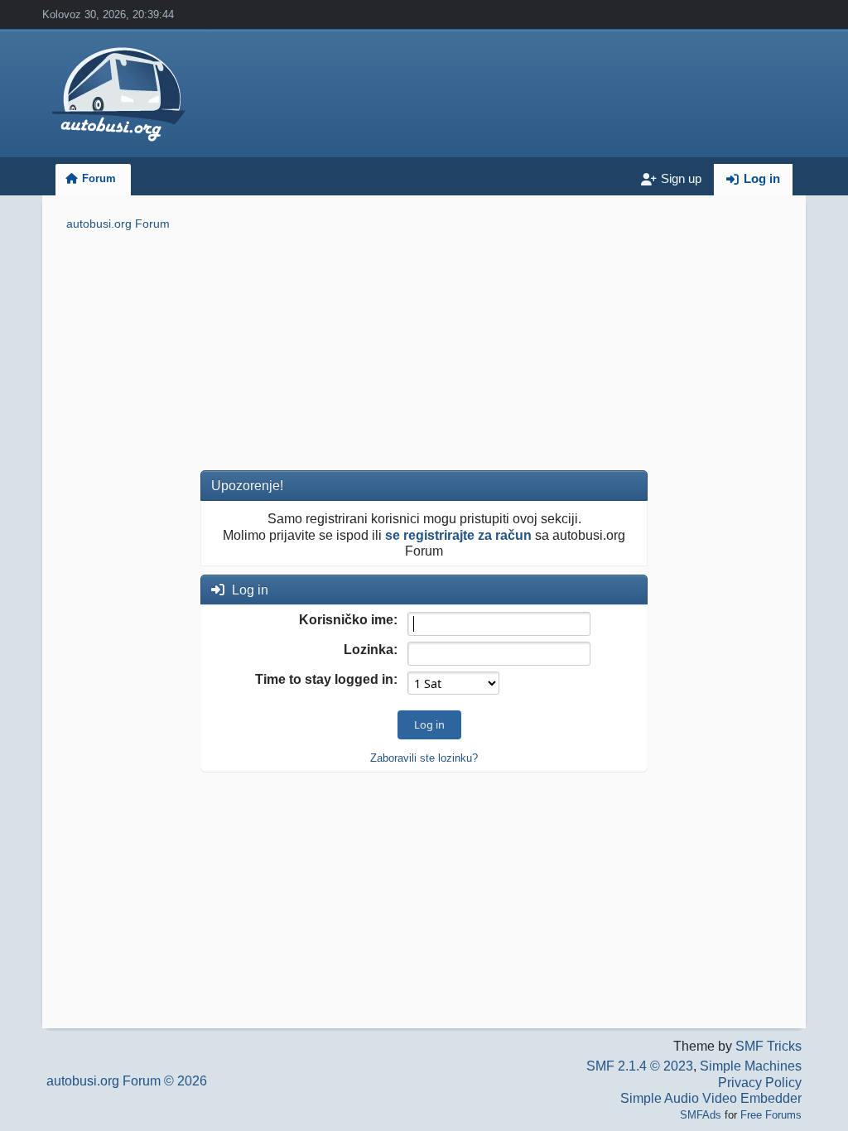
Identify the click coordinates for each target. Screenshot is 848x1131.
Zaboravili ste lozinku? (424, 758)
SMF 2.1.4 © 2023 (639, 1066)
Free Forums (771, 1115)
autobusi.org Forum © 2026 (126, 1081)
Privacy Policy (760, 1083)
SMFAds (700, 1115)
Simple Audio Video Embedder (711, 1098)
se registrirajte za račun (458, 535)
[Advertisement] (424, 353)
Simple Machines (751, 1066)
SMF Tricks (768, 1046)
